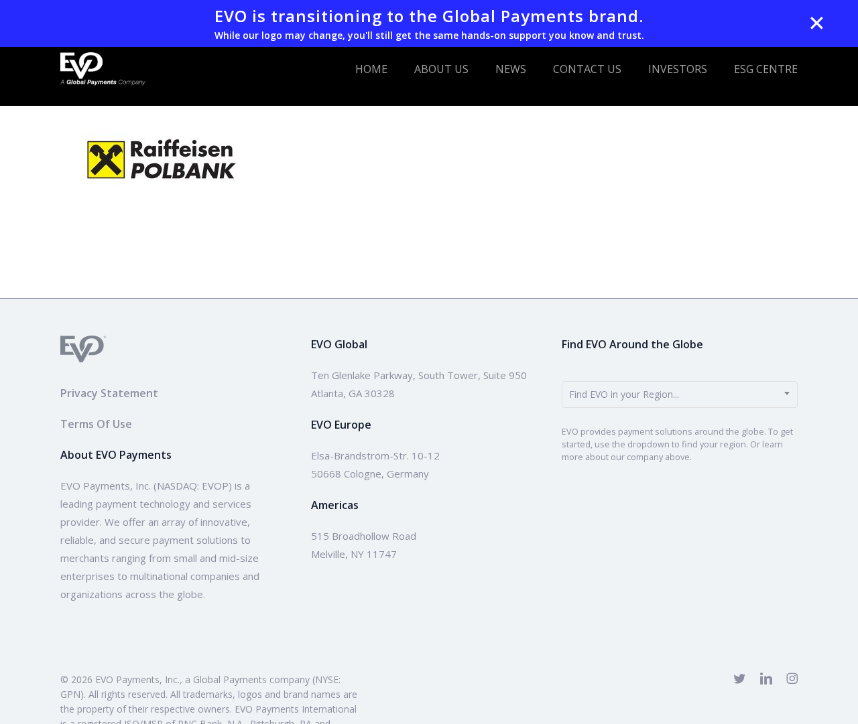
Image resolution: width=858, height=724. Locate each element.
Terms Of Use (96, 424)
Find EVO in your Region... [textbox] (624, 394)
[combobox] (680, 394)
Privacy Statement (109, 393)
